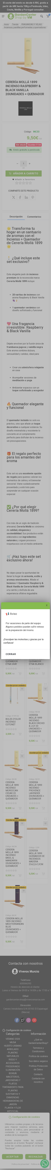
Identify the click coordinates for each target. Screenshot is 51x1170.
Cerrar (11, 654)
